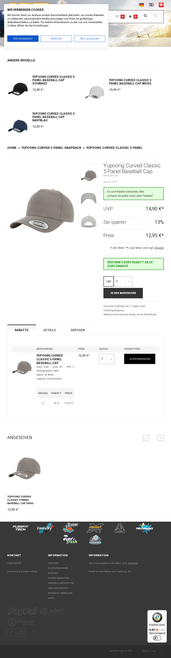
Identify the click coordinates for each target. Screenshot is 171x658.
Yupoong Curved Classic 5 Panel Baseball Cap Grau (20, 500)
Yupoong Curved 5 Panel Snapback (51, 148)
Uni (109, 281)
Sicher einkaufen (58, 578)
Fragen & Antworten (61, 583)
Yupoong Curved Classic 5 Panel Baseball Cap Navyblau (53, 117)
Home (11, 148)
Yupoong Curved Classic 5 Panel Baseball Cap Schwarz (53, 80)
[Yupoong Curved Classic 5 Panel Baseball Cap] (42, 210)
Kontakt (53, 573)
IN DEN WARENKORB (140, 359)
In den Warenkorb (123, 293)
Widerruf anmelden (60, 593)
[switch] (157, 638)
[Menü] (164, 612)
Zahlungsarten (58, 588)
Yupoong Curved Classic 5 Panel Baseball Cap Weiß (130, 81)
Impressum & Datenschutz (22, 571)
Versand (53, 563)
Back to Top (150, 651)
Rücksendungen (58, 568)
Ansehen (24, 489)
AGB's (51, 598)
